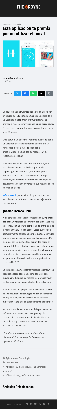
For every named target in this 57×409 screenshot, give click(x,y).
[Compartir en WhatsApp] (33, 93)
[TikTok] (31, 404)
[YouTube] (35, 404)
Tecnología (17, 24)
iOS (16, 362)
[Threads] (48, 404)
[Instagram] (26, 404)
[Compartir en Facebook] (25, 93)
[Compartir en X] (17, 93)
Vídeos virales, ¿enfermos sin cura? (23, 375)
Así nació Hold (10, 195)
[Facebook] (44, 404)
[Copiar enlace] (49, 93)
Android (10, 362)
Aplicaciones (7, 24)
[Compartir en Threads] (41, 94)
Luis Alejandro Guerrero (15, 78)
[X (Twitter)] (40, 404)
